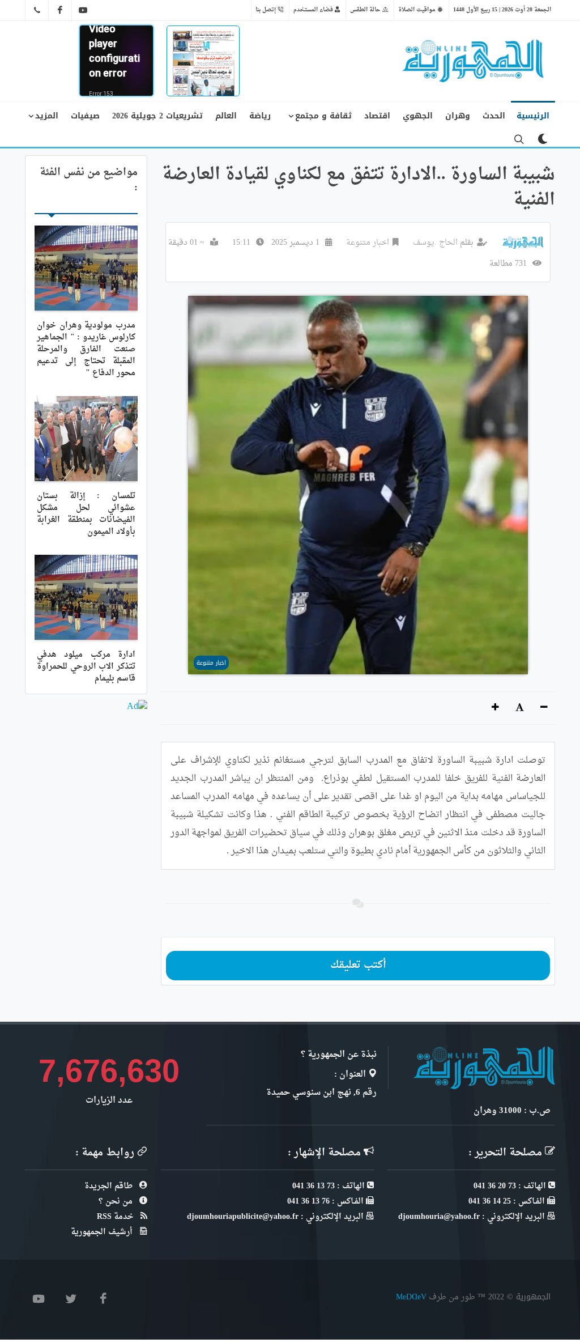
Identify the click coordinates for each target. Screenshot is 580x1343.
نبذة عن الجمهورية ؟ (339, 1055)
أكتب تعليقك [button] (358, 965)
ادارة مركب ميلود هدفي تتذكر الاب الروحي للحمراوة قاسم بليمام (86, 666)
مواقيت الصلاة (417, 9)
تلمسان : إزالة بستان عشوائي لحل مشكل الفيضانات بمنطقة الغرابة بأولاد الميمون (86, 513)
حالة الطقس (366, 9)
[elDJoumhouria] (83, 10)
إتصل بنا (266, 9)
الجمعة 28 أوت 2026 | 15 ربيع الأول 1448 (502, 9)
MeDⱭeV (411, 1297)
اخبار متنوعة (367, 242)
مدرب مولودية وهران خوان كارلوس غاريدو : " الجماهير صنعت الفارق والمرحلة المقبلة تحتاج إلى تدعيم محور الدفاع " (86, 349)
